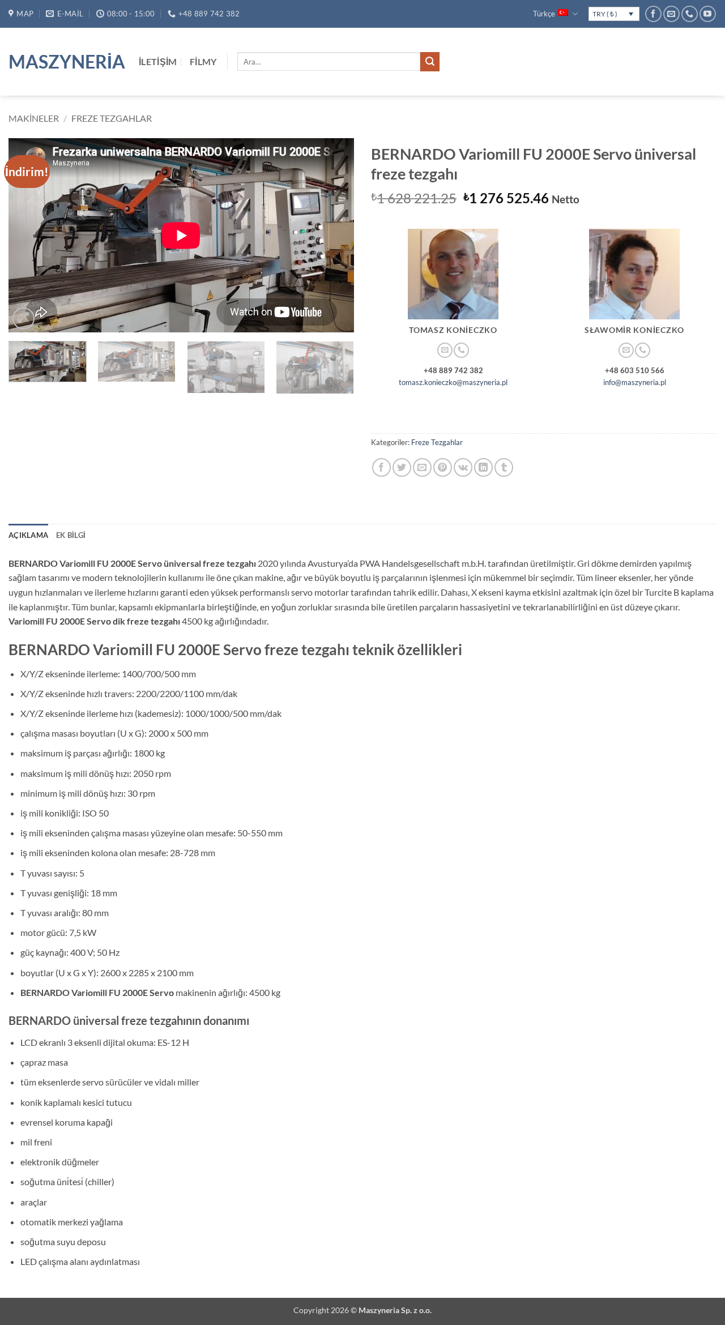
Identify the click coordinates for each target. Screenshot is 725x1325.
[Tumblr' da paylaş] (503, 467)
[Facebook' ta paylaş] (381, 467)
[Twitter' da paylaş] (402, 467)
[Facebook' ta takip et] (653, 14)
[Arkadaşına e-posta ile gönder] (422, 467)
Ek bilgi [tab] (71, 535)
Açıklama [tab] (28, 535)
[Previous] (29, 235)
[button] (23, 318)
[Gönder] (430, 61)
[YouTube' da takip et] (708, 14)
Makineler (33, 118)
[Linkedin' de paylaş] (483, 467)
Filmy (203, 61)
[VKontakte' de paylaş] (463, 467)
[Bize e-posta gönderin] (671, 14)
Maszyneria (65, 62)
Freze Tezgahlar (111, 118)
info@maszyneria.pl (634, 382)
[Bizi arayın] (689, 14)
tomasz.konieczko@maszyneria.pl (453, 382)
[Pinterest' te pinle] (442, 467)
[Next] (333, 235)
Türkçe (544, 13)
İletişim (158, 61)
